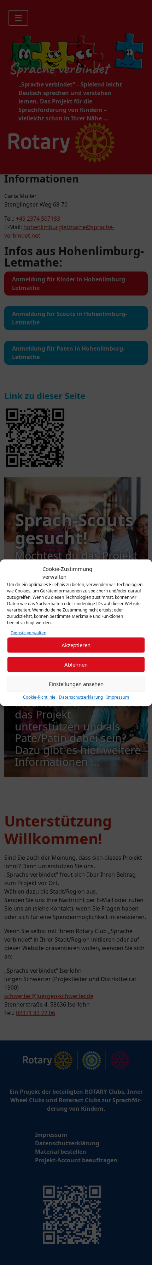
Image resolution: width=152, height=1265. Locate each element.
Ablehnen (76, 664)
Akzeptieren (76, 645)
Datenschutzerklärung (81, 697)
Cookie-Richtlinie (39, 697)
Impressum (117, 697)
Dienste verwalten (28, 632)
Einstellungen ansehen (76, 683)
